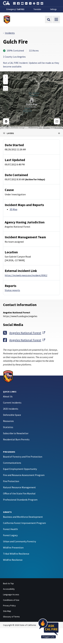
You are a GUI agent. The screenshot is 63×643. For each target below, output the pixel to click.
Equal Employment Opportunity (20, 468)
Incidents (10, 32)
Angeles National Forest (27, 333)
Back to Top (8, 583)
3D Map (13, 209)
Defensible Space (12, 414)
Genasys (46, 127)
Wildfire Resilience (12, 559)
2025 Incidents (10, 408)
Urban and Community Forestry (19, 541)
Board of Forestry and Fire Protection (22, 456)
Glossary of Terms (11, 616)
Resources (8, 421)
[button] (31, 133)
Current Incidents (12, 402)
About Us (8, 396)
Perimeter (58, 127)
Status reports (12, 290)
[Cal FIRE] (8, 376)
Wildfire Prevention (13, 547)
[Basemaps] (57, 121)
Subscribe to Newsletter (15, 433)
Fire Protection (11, 481)
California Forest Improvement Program (24, 522)
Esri (40, 127)
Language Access (11, 594)
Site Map (7, 611)
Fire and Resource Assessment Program (23, 475)
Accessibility (9, 589)
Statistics (8, 427)
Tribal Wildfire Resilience (16, 553)
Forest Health (10, 529)
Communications (12, 462)
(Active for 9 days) (35, 179)
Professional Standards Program (20, 499)
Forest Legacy (10, 535)
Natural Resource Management (19, 487)
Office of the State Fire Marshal (19, 493)
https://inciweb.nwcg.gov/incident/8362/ (26, 275)
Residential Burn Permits (16, 439)
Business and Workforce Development (23, 516)
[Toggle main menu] (56, 19)
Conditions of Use (11, 600)
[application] (31, 100)
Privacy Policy (9, 605)
